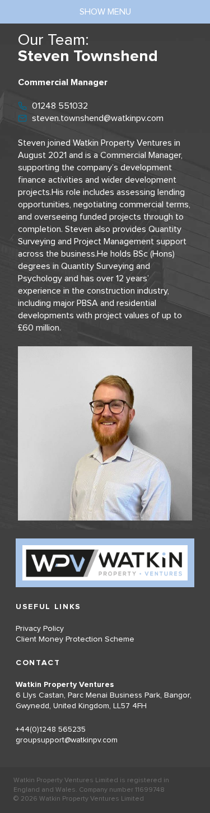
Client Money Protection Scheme (75, 639)
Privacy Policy (40, 629)
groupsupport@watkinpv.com (67, 740)
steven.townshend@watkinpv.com (98, 118)
